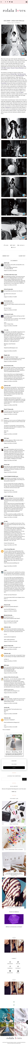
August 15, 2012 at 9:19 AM (10, 309)
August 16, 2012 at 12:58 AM (10, 434)
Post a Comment (6, 729)
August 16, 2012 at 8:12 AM (10, 460)
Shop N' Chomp (7, 409)
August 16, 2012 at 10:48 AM (10, 492)
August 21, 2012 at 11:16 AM (10, 726)
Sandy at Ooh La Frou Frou (10, 677)
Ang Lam (6, 604)
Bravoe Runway (7, 365)
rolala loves (13, 1042)
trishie (5, 696)
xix (4, 521)
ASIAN (3, 18)
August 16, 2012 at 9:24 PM (10, 566)
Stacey (5, 464)
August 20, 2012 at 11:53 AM (10, 672)
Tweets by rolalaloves (14, 911)
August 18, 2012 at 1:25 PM (10, 649)
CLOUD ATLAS (19, 18)
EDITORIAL (24, 18)
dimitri (5, 262)
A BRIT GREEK (7, 496)
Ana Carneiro (7, 301)
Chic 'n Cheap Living (8, 324)
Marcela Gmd (7, 615)
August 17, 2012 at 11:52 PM (10, 641)
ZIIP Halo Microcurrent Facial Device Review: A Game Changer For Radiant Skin (14, 874)
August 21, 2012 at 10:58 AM (10, 713)
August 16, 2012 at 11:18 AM (10, 517)
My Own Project (7, 308)
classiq (5, 707)
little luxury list (7, 314)
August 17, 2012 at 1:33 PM (10, 622)
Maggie (5, 355)
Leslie (5, 418)
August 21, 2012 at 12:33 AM (10, 703)
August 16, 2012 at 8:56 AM (10, 472)
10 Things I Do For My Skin (14, 907)
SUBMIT (14, 767)
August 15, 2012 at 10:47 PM (10, 405)
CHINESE (14, 18)
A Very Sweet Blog (8, 549)
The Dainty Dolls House (9, 274)
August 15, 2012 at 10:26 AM (10, 325)
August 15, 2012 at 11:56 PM (10, 414)
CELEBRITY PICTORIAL (9, 18)
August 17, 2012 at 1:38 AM (10, 611)
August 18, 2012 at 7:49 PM (10, 661)
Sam (5, 447)
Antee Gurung (7, 289)
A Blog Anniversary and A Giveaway (14, 849)
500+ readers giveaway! (9, 639)
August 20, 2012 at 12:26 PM (10, 692)
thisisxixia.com (11, 543)
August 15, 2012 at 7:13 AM (10, 296)
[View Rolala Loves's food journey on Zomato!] (14, 926)
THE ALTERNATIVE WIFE (10, 476)
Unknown (6, 385)
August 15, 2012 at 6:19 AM (10, 284)
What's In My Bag (14, 824)
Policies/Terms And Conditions (14, 1043)
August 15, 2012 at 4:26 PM (10, 350)
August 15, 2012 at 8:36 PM (10, 361)
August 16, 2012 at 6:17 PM (10, 544)
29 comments (17, 22)
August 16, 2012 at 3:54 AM (10, 443)
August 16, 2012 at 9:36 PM (10, 600)
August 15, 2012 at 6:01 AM (10, 270)
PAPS (5, 438)
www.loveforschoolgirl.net (10, 636)
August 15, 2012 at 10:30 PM (10, 381)
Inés (5, 330)
